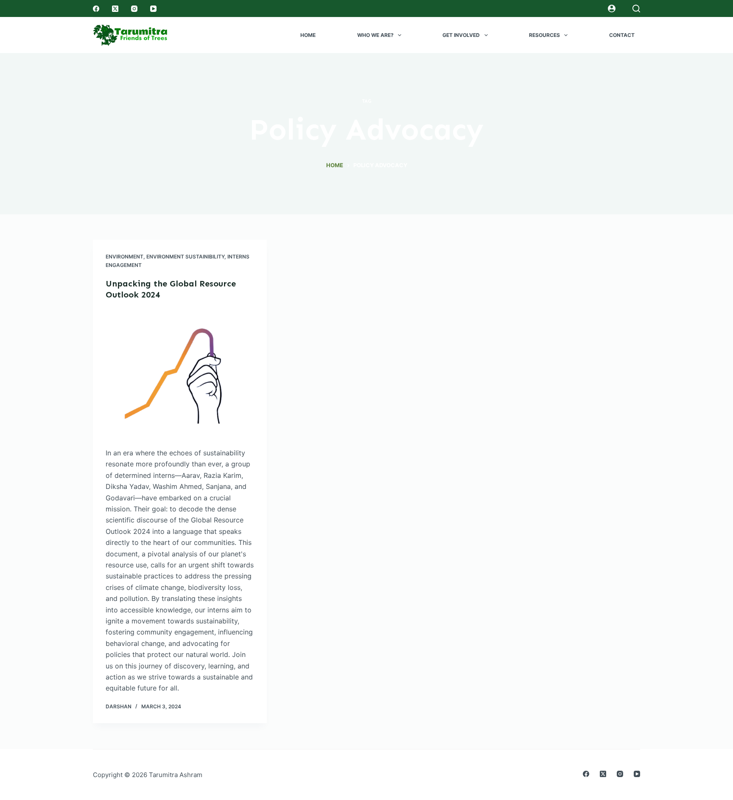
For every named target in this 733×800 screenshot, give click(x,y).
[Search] (636, 8)
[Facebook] (96, 9)
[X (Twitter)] (115, 9)
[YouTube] (153, 9)
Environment (124, 256)
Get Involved (461, 35)
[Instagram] (134, 9)
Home (308, 35)
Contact (622, 35)
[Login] (611, 8)
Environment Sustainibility (185, 256)
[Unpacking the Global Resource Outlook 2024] (180, 374)
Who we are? (375, 35)
